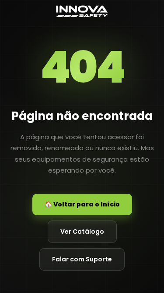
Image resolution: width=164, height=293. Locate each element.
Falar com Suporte (82, 259)
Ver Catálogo (82, 231)
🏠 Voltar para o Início (82, 204)
